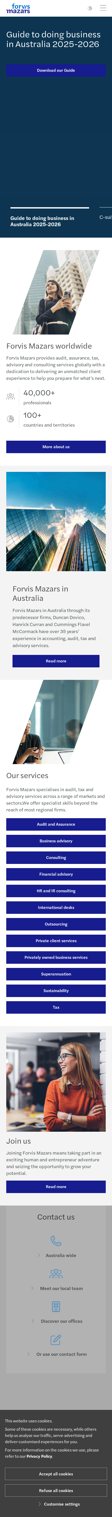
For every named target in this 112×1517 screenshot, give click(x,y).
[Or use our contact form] (56, 1345)
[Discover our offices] (56, 1312)
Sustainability (56, 990)
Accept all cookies (56, 1474)
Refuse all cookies (56, 1490)
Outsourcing (56, 924)
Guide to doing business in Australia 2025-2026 (53, 39)
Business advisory (56, 841)
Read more (56, 661)
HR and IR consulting (56, 891)
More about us (56, 447)
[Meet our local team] (56, 1280)
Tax (56, 1007)
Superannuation (56, 974)
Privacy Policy (39, 1456)
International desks (56, 907)
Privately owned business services (56, 957)
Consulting (56, 857)
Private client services (56, 940)
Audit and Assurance (56, 824)
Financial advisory (56, 874)
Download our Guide (56, 70)
